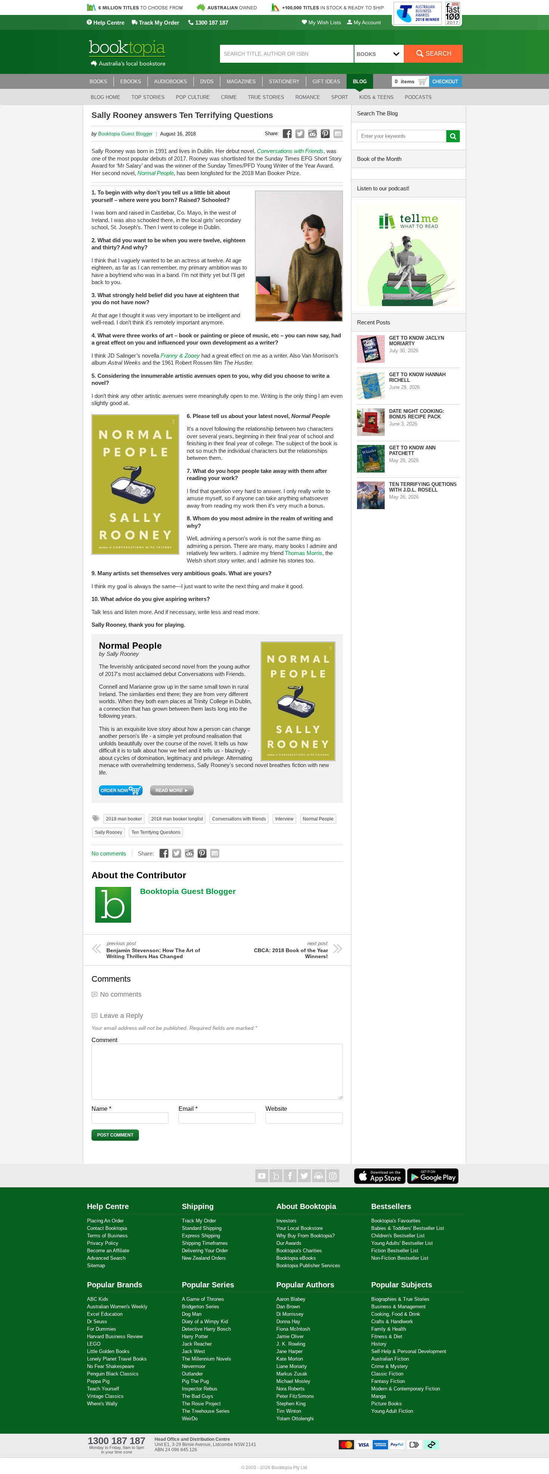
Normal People (318, 819)
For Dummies (101, 1329)
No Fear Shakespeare (110, 1366)
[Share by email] (338, 133)
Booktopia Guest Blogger (125, 134)
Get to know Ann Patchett (412, 450)
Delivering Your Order (205, 1250)
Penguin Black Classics (113, 1374)
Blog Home (105, 97)
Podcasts (418, 97)
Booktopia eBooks (296, 1258)
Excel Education (104, 1314)
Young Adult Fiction (392, 1411)
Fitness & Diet (386, 1336)
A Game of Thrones (203, 1299)
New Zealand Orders (204, 1258)
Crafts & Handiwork (392, 1321)
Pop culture (193, 97)
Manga (378, 1396)
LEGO (93, 1344)
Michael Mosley (293, 1381)
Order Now (121, 790)
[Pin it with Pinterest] (325, 133)
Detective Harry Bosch (206, 1329)
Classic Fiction (387, 1374)
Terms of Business (107, 1235)
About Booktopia (306, 1206)
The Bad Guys (197, 1396)
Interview (284, 819)
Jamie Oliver (290, 1336)
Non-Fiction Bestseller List (399, 1258)
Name (101, 1109)
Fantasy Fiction (388, 1381)
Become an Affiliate (108, 1250)
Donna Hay (288, 1321)
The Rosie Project (201, 1403)
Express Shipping (201, 1235)
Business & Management (398, 1306)
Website (276, 1109)
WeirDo (190, 1418)
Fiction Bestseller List (394, 1250)
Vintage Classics (105, 1396)
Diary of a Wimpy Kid (205, 1321)
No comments (109, 853)
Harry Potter (195, 1336)
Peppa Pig (98, 1381)
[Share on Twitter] (299, 133)
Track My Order (158, 22)
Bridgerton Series (200, 1306)
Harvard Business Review (115, 1336)
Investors (286, 1221)
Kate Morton (289, 1359)
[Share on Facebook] (287, 133)
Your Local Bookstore (299, 1228)
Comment (104, 1040)
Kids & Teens (376, 97)
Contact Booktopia (107, 1228)
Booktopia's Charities (299, 1250)
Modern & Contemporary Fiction (405, 1389)
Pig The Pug (195, 1381)
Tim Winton (288, 1411)
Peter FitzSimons (295, 1396)
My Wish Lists (324, 22)
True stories (266, 97)
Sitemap (96, 1265)
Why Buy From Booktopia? (305, 1235)
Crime (229, 97)
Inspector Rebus (199, 1389)
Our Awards (288, 1243)
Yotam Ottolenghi (295, 1418)
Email (188, 1109)
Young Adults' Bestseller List (402, 1243)
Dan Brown (288, 1306)
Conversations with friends (239, 819)
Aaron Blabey (290, 1299)
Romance (307, 97)
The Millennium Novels (206, 1359)
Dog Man (191, 1314)
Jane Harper (289, 1351)
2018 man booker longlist (177, 819)
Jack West (193, 1351)
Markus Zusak (291, 1374)
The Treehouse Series (206, 1411)
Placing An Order (105, 1221)
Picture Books (386, 1403)
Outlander (192, 1374)
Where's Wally (102, 1403)
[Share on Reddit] (312, 133)
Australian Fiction (390, 1359)
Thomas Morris (303, 553)
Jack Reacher (197, 1344)
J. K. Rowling (290, 1344)
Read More (172, 790)
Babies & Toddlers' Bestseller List (407, 1228)
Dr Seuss (97, 1321)
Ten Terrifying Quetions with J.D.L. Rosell (423, 487)
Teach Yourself (103, 1389)
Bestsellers (391, 1206)
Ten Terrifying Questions (155, 832)
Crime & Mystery (389, 1366)
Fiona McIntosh (293, 1329)
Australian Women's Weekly (117, 1306)
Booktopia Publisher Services (308, 1265)
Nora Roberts (290, 1389)
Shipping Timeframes (205, 1243)
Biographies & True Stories (400, 1299)
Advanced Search (106, 1258)
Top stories (148, 97)
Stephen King (290, 1403)
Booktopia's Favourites (396, 1221)
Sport (339, 97)
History (379, 1344)
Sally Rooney (108, 832)
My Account (366, 22)
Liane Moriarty (291, 1366)
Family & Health (388, 1329)
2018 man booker (124, 819)
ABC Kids (97, 1299)
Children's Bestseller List (398, 1235)
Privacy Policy (102, 1243)
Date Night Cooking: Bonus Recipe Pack (416, 414)
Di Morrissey (290, 1314)
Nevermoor (193, 1366)
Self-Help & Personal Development (408, 1351)
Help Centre (108, 22)
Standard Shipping (201, 1228)
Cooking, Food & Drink (395, 1314)
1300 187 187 (211, 22)
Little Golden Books (108, 1351)
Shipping (198, 1206)
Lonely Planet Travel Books (117, 1359)
